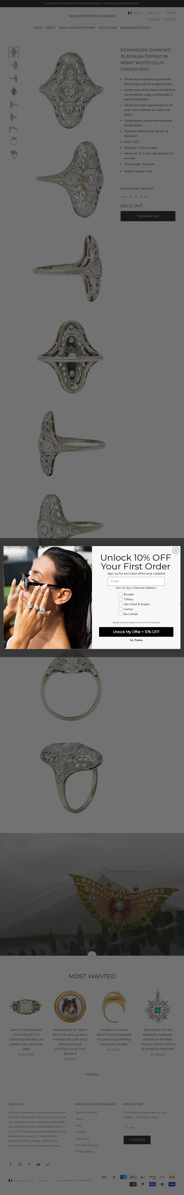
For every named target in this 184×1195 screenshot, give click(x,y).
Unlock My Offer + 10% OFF (136, 632)
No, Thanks (136, 640)
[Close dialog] (176, 550)
